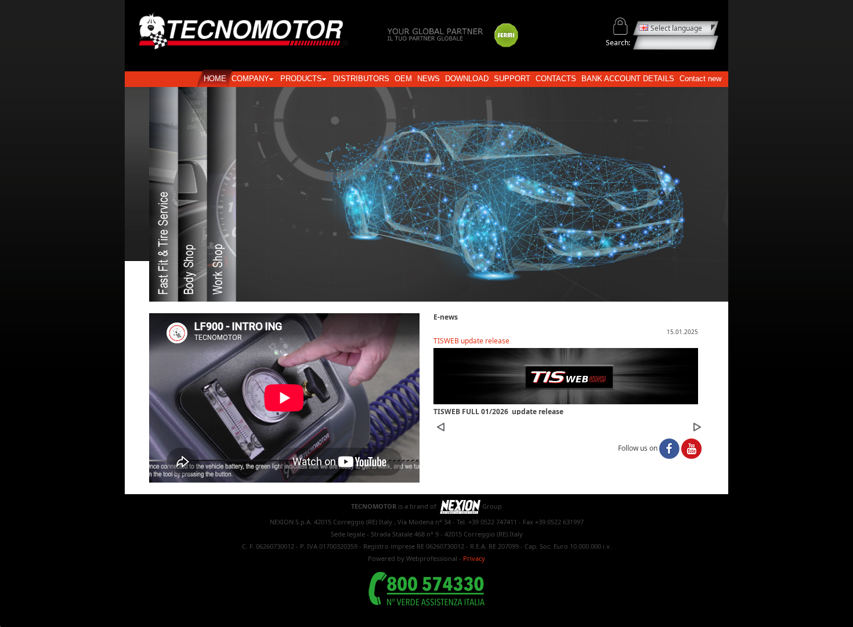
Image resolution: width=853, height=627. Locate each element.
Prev (440, 427)
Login (620, 26)
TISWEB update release (471, 341)
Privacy (474, 558)
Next (697, 427)
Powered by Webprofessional (412, 558)
